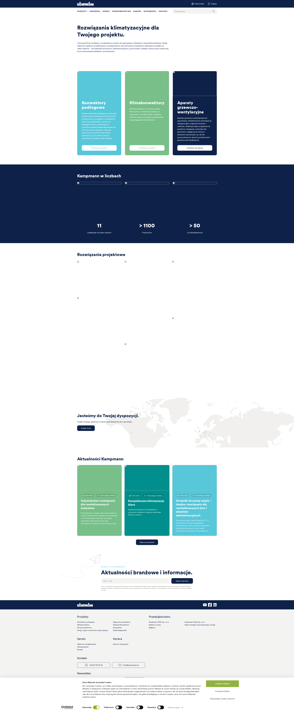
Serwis (106, 11)
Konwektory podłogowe (86, 622)
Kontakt (163, 11)
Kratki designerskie (120, 630)
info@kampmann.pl (131, 665)
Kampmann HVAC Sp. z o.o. (159, 622)
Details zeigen (174, 707)
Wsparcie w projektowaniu (86, 644)
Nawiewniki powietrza (121, 625)
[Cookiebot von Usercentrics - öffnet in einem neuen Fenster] (67, 707)
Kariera (137, 11)
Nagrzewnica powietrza (121, 622)
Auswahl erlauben (222, 691)
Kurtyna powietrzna (84, 628)
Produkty (82, 11)
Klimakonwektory (83, 625)
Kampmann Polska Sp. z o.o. (195, 622)
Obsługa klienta (82, 647)
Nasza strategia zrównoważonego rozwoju (200, 625)
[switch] (119, 707)
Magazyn (152, 628)
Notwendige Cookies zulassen (222, 699)
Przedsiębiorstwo (121, 11)
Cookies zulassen (222, 684)
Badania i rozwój (155, 625)
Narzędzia (95, 11)
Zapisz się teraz (182, 581)
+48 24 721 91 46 (96, 665)
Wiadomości (150, 11)
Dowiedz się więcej (99, 148)
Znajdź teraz (86, 428)
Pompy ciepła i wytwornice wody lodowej (92, 630)
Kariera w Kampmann (120, 644)
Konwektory (117, 628)
